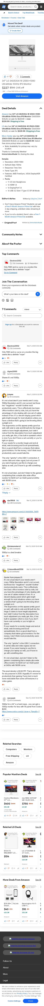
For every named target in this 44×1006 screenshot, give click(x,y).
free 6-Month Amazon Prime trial (19, 206)
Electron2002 (15, 261)
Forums (13, 18)
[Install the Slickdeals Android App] (22, 945)
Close (30, 1001)
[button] (10, 76)
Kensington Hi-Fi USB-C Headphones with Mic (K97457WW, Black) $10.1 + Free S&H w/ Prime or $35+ (29, 904)
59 (7, 815)
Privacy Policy (22, 993)
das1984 (11, 501)
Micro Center (7, 136)
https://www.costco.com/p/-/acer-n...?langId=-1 (20, 711)
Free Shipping (12, 756)
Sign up (8, 324)
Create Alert (16, 31)
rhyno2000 (12, 371)
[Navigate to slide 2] (17, 68)
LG (3, 126)
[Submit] (5, 315)
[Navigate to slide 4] (21, 68)
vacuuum (11, 698)
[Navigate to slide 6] (25, 68)
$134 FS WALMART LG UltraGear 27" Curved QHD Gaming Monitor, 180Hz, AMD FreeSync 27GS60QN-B (11, 852)
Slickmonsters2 (14, 546)
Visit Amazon (22, 96)
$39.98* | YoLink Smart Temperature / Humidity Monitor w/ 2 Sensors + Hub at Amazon (11, 904)
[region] (22, 995)
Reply (16, 362)
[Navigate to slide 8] (29, 68)
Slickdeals (5, 18)
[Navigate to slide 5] (23, 68)
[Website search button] (35, 6)
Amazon (5, 114)
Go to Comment (10, 273)
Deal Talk (21, 18)
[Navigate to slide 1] (15, 68)
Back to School (13, 13)
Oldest (26, 309)
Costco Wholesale (10, 811)
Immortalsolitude (36, 222)
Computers (11, 749)
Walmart (6, 864)
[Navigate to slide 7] (27, 68)
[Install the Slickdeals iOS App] (22, 952)
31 (8, 77)
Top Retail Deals (28, 13)
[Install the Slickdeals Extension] (22, 938)
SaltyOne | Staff (36, 199)
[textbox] (19, 294)
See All (38, 774)
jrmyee (10, 394)
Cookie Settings (14, 1001)
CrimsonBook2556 (15, 569)
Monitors (28, 749)
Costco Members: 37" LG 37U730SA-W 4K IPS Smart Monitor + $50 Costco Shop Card (11, 799)
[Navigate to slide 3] (19, 68)
